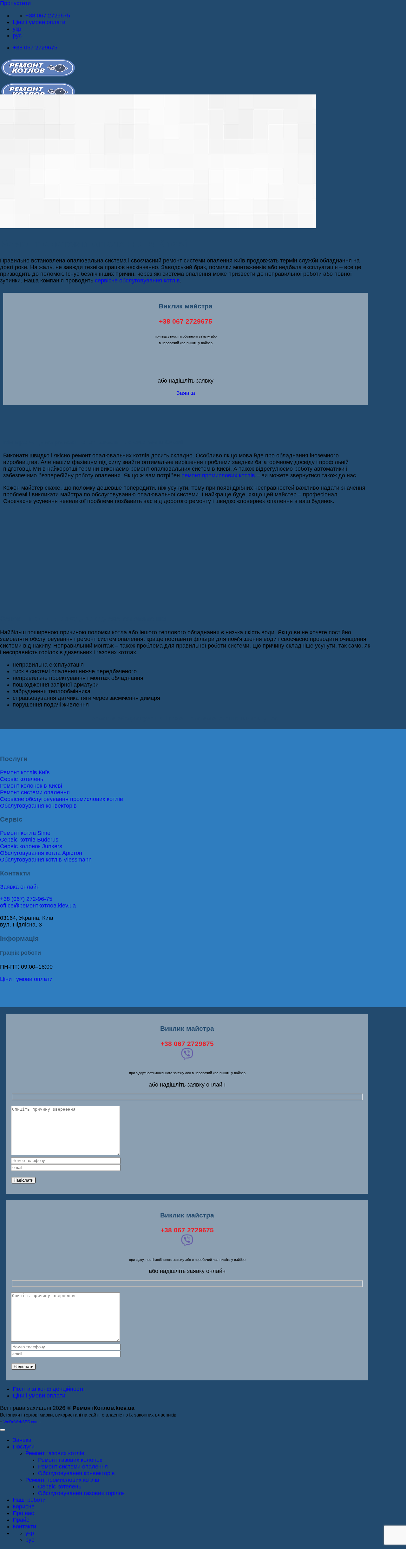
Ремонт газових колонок (70, 1460)
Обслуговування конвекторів (38, 806)
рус (17, 35)
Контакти (24, 1526)
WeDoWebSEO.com (20, 1422)
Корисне (24, 1506)
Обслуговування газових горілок (81, 1493)
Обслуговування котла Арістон (41, 853)
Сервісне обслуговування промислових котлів (61, 799)
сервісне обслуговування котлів (137, 280)
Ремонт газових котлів (54, 1453)
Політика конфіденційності (48, 1389)
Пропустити (15, 3)
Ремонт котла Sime (25, 833)
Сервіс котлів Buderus (29, 839)
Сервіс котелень (21, 779)
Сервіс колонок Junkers (31, 846)
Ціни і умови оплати (39, 22)
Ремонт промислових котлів (62, 1480)
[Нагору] (2, 1430)
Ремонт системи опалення (35, 792)
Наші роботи (29, 1500)
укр (17, 29)
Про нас (23, 1513)
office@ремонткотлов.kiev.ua (38, 905)
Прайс (21, 1520)
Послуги (24, 1446)
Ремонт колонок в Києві (31, 786)
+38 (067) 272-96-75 (26, 899)
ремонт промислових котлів (218, 475)
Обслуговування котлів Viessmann (46, 859)
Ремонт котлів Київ (25, 772)
